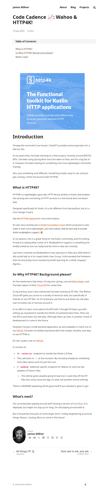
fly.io (80, 403)
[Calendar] (61, 437)
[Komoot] (43, 437)
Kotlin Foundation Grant (53, 224)
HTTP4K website (29, 218)
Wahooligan (78, 281)
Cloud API (42, 285)
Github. (20, 330)
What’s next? (22, 56)
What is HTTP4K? (24, 48)
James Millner (21, 7)
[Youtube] (34, 437)
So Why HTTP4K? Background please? (34, 52)
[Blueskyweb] (30, 437)
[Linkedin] (52, 437)
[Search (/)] (94, 7)
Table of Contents (25, 41)
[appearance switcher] (85, 484)
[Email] (57, 437)
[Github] (48, 437)
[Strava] (39, 437)
